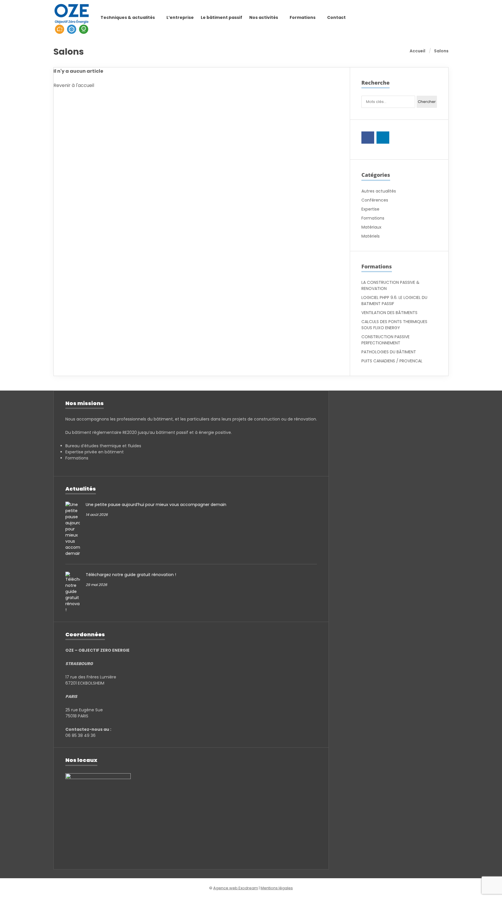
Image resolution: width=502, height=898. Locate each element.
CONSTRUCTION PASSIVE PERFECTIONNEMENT (385, 340)
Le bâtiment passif (221, 17)
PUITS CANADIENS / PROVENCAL (391, 361)
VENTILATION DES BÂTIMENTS (389, 313)
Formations (372, 218)
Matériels (370, 236)
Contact (336, 17)
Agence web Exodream (235, 888)
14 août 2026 (97, 514)
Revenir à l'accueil (73, 85)
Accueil (417, 51)
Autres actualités (378, 191)
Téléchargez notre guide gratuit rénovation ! (131, 575)
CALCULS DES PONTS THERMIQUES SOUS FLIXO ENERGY (394, 325)
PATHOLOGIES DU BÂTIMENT (388, 352)
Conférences (374, 200)
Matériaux (371, 227)
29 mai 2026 (96, 584)
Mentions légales (277, 888)
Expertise (370, 209)
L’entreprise (180, 17)
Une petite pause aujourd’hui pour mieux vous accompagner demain (156, 504)
